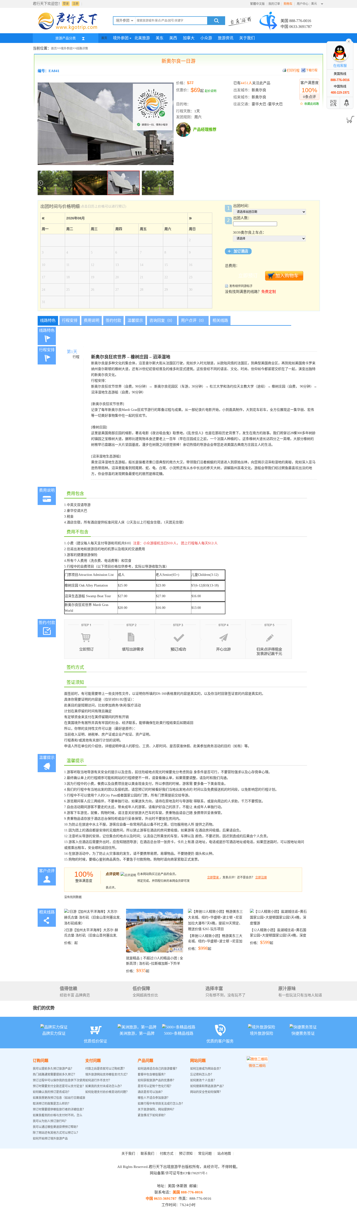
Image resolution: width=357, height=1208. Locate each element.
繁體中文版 (257, 4)
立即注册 (261, 877)
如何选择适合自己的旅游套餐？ (158, 1068)
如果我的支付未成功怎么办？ (104, 1086)
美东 (159, 38)
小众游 (206, 38)
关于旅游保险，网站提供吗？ (157, 1109)
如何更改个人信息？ (203, 1080)
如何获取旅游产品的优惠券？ (157, 1080)
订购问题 (40, 1061)
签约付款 (113, 320)
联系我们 (147, 1153)
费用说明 (91, 320)
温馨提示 (135, 320)
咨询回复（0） (162, 320)
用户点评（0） (193, 320)
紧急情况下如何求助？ (152, 1115)
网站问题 (198, 1061)
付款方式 (166, 1153)
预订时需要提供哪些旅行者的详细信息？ (59, 1109)
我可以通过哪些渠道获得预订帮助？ (56, 1127)
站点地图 (224, 1153)
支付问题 (93, 1061)
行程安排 (69, 320)
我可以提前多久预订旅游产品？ (53, 1068)
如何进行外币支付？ (98, 1080)
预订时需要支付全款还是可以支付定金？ (59, 1086)
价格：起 (91, 936)
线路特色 (48, 320)
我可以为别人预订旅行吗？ (50, 1121)
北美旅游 (142, 38)
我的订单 (274, 4)
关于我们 (247, 38)
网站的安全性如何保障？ (206, 1092)
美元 (314, 3)
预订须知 (186, 1153)
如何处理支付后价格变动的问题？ (107, 1092)
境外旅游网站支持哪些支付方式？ (107, 1074)
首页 (104, 38)
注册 (75, 3)
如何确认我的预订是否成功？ (52, 1092)
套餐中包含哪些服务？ (152, 1074)
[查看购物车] (349, 118)
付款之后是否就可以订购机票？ (105, 1068)
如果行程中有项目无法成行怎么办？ (161, 1103)
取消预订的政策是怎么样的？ (52, 1103)
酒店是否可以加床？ (151, 1092)
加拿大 (189, 38)
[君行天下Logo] (69, 30)
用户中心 (302, 4)
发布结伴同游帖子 (241, 286)
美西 (173, 38)
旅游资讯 (225, 38)
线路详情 (82, 48)
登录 (66, 3)
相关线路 (220, 320)
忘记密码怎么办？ (201, 1074)
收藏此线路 (311, 104)
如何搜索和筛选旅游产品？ (207, 1086)
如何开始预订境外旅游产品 (50, 1138)
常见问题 (205, 1153)
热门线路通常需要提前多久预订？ (54, 1074)
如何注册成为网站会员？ (206, 1068)
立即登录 (213, 877)
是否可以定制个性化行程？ (155, 1086)
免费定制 (268, 292)
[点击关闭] (349, 41)
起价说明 (210, 91)
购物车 (288, 4)
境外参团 (120, 38)
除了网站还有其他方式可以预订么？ (56, 1132)
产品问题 (145, 1061)
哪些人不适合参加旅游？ (154, 1098)
